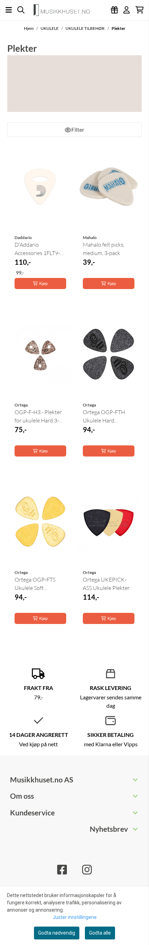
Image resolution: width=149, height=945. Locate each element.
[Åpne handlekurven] (139, 9)
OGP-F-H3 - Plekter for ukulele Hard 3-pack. (38, 417)
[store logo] (64, 10)
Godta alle (100, 933)
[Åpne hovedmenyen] (9, 9)
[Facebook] (62, 869)
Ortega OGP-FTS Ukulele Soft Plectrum (35, 584)
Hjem (29, 28)
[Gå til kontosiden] (126, 9)
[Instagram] (87, 869)
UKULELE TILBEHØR (85, 28)
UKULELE (50, 28)
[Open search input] (21, 10)
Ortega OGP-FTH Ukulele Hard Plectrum (104, 417)
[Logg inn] (114, 9)
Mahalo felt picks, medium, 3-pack (103, 248)
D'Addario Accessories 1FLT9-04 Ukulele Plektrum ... (40, 249)
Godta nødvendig (56, 933)
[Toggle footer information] (136, 779)
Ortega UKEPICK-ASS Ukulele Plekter (106, 583)
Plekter (118, 28)
